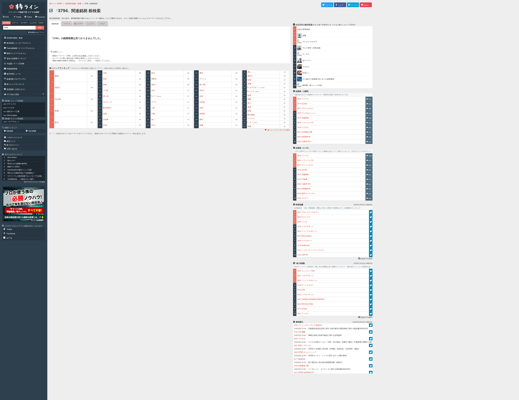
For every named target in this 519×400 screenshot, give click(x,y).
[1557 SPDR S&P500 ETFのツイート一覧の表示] (370, 372)
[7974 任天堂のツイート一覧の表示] (370, 309)
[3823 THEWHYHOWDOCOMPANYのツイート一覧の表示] (370, 299)
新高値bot (306, 29)
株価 (57, 111)
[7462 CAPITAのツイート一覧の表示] (370, 255)
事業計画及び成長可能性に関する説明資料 (318, 335)
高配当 (154, 79)
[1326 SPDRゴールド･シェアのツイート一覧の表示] (370, 352)
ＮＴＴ (156, 96)
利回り (58, 87)
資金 (249, 107)
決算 (201, 108)
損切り (250, 76)
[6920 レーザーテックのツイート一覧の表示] (370, 294)
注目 (153, 90)
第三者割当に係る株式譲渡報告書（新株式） (318, 362)
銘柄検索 (6, 23)
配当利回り (107, 108)
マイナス (251, 119)
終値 (105, 125)
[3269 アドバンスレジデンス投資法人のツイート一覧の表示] (370, 325)
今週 (153, 114)
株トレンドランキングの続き (278, 130)
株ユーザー (78, 24)
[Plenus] (23, 204)
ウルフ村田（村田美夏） (312, 48)
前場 (249, 111)
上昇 (153, 108)
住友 (249, 80)
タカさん (306, 67)
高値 (249, 126)
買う (249, 103)
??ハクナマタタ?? (309, 42)
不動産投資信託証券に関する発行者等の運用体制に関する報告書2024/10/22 (331, 329)
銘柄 (57, 76)
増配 (249, 99)
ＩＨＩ (252, 122)
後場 (105, 114)
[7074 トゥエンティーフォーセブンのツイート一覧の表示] (370, 250)
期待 (201, 119)
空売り (202, 90)
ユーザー (24, 23)
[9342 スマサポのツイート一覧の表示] (370, 338)
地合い (154, 85)
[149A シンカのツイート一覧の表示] (370, 221)
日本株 (105, 119)
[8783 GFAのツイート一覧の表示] (370, 290)
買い (249, 72)
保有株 (202, 114)
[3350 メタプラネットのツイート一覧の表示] (370, 226)
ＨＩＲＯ (306, 54)
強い (153, 119)
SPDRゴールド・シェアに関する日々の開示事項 (320, 356)
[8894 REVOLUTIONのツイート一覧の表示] (370, 304)
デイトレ (203, 79)
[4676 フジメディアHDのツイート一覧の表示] (370, 271)
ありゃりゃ (306, 60)
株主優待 (251, 115)
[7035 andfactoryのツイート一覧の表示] (370, 245)
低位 (153, 73)
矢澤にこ (306, 73)
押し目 (105, 96)
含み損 (58, 99)
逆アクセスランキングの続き (34, 182)
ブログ (41, 23)
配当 (57, 122)
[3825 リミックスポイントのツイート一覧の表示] (370, 231)
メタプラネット (256, 88)
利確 (105, 85)
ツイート (15, 23)
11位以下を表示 (366, 259)
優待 (201, 73)
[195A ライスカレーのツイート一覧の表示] (370, 240)
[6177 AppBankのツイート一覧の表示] (370, 359)
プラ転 (105, 90)
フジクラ (253, 91)
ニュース (32, 23)
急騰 (201, 125)
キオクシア (107, 102)
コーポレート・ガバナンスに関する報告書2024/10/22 (322, 369)
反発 (201, 96)
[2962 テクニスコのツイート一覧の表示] (370, 217)
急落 (249, 95)
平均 (153, 125)
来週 (249, 84)
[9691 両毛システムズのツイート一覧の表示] (370, 345)
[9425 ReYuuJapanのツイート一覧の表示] (370, 236)
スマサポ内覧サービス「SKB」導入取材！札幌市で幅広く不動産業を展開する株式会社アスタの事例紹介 (333, 342)
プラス (154, 102)
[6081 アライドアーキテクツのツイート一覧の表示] (370, 212)
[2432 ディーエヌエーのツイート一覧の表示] (370, 285)
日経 (105, 73)
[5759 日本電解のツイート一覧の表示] (370, 332)
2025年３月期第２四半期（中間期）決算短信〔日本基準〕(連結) (326, 349)
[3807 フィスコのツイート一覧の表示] (370, 313)
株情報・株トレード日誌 (312, 85)
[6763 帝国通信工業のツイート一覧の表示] (370, 365)
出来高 (202, 102)
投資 (105, 79)
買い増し (203, 85)
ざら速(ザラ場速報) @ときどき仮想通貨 (318, 79)
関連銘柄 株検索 (79, 11)
